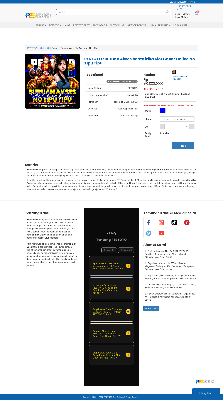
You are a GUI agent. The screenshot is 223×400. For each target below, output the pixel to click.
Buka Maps (151, 308)
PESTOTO (32, 48)
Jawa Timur (178, 1)
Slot (42, 48)
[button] (55, 25)
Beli (183, 145)
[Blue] (163, 110)
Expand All (109, 250)
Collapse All (126, 250)
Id (194, 1)
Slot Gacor (52, 48)
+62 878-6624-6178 (184, 7)
